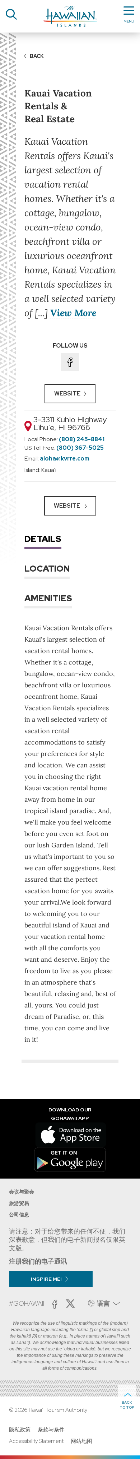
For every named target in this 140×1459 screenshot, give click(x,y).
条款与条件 (51, 1429)
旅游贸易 (19, 1203)
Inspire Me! (46, 1279)
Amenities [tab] (48, 598)
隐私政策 (20, 1429)
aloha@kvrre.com (64, 458)
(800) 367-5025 (80, 448)
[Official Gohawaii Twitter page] (70, 1304)
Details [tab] (42, 538)
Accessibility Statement (36, 1441)
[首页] (70, 16)
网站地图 (81, 1441)
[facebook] (70, 362)
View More (73, 313)
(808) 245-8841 (81, 439)
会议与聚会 (21, 1192)
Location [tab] (47, 568)
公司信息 (19, 1214)
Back (37, 56)
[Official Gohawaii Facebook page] (54, 1304)
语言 (103, 1303)
